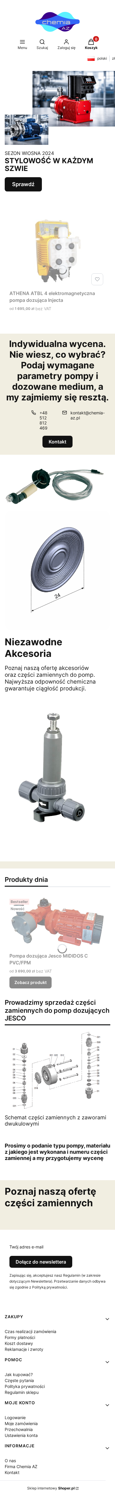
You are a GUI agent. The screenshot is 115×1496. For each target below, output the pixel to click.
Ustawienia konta (21, 1435)
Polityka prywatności (25, 1386)
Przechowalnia (19, 1429)
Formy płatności (20, 1337)
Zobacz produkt (30, 982)
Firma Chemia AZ (21, 1466)
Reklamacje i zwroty (24, 1349)
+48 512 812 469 (43, 420)
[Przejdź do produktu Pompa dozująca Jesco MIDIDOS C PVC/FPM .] (57, 923)
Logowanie (15, 1417)
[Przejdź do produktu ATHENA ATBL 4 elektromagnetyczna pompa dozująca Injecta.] (57, 251)
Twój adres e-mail (26, 1246)
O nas (10, 1460)
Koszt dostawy (19, 1343)
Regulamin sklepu (22, 1392)
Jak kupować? (19, 1374)
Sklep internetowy (51, 1488)
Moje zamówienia (21, 1423)
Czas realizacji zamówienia (30, 1331)
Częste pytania (19, 1380)
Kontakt (57, 442)
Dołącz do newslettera (41, 1262)
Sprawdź (23, 184)
